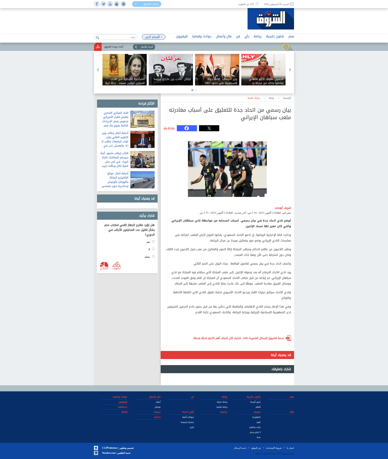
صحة (259, 437)
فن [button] (238, 36)
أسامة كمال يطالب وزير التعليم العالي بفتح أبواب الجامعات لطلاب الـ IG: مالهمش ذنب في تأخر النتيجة (114, 141)
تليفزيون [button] (182, 36)
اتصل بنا (290, 448)
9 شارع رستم (255, 432)
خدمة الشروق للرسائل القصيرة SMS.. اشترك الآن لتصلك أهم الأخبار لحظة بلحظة (238, 338)
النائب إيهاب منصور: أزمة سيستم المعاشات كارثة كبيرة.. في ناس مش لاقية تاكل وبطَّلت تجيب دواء (114, 162)
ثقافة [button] (124, 412)
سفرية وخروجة (187, 422)
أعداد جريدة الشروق (113, 47)
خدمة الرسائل (240, 448)
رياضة (271, 98)
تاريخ (192, 427)
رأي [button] (247, 36)
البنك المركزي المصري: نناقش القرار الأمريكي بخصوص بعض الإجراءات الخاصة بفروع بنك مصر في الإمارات (115, 121)
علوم (259, 422)
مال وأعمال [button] (224, 36)
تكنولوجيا (256, 417)
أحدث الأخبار (147, 47)
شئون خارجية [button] (275, 36)
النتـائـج (104, 268)
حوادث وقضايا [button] (201, 36)
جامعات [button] (223, 412)
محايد (147, 256)
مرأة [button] (292, 412)
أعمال (158, 402)
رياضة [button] (257, 36)
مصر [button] (291, 36)
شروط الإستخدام (274, 448)
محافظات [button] (122, 407)
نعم (148, 242)
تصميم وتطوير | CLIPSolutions (118, 447)
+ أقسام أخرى (153, 37)
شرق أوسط (255, 402)
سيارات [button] (157, 412)
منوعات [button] (257, 412)
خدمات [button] (157, 417)
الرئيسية (287, 98)
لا (149, 249)
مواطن (158, 407)
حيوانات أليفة (188, 417)
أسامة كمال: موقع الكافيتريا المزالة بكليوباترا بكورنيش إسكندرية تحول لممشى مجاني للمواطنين (115, 182)
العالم (258, 407)
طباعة (171, 128)
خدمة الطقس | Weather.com (116, 453)
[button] (164, 46)
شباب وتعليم (255, 427)
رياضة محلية (222, 402)
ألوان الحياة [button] (188, 412)
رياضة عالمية (254, 98)
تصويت (116, 268)
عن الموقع (256, 448)
